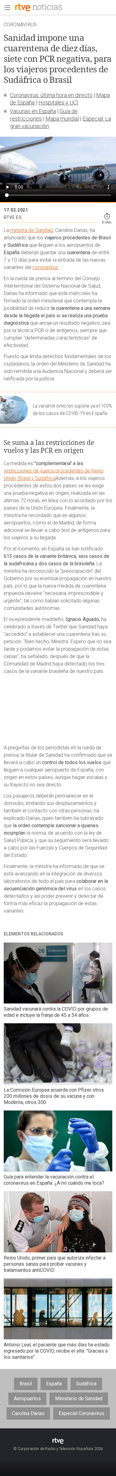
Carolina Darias (28, 1413)
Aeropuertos (27, 1398)
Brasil (25, 1384)
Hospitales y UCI (58, 102)
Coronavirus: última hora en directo (51, 95)
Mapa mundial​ (62, 118)
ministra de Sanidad (31, 230)
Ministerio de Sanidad (78, 1398)
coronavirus (45, 267)
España (54, 1384)
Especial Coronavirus (81, 1413)
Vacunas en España (33, 111)
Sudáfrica (86, 1384)
